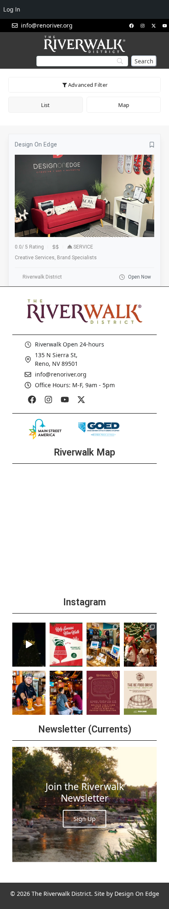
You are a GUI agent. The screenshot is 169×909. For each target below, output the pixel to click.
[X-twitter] (153, 25)
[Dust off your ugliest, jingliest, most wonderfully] (66, 645)
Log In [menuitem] (11, 9)
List (45, 105)
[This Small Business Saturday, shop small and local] (103, 645)
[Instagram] (142, 25)
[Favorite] (152, 145)
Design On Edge (136, 893)
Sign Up (84, 818)
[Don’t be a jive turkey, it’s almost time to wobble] (103, 693)
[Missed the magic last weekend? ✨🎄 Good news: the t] (29, 645)
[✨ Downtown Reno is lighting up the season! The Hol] (140, 645)
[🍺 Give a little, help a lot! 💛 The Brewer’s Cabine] (140, 693)
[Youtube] (164, 25)
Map (123, 105)
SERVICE (83, 247)
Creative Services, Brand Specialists (56, 257)
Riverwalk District (42, 277)
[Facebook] (131, 25)
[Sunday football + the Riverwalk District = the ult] (66, 693)
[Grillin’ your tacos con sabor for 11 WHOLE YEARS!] (29, 693)
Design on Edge (36, 144)
